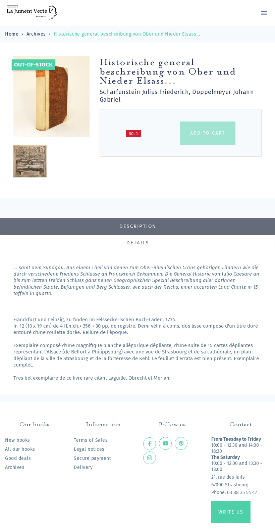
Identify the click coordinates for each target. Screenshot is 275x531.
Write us (230, 512)
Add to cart (207, 133)
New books (17, 440)
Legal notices (89, 449)
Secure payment (92, 458)
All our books (20, 449)
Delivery (83, 467)
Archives (14, 467)
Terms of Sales (91, 440)
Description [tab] (137, 226)
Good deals (18, 458)
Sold (133, 134)
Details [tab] (137, 243)
